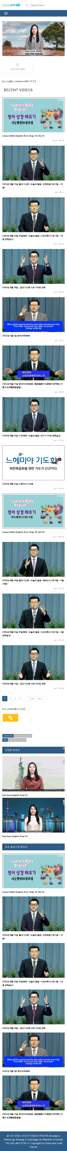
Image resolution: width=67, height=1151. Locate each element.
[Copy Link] (10, 718)
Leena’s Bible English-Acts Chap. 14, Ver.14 (23, 532)
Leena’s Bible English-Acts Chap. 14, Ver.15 (23, 136)
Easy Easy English (23, 736)
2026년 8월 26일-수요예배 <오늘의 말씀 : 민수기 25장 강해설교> (31, 435)
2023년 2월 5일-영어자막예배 (16, 335)
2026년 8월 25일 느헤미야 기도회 (17, 484)
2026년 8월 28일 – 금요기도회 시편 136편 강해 (23, 287)
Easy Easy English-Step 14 (15, 836)
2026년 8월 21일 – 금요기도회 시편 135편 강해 (23, 683)
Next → (41, 698)
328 (32, 698)
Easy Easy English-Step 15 (15, 795)
